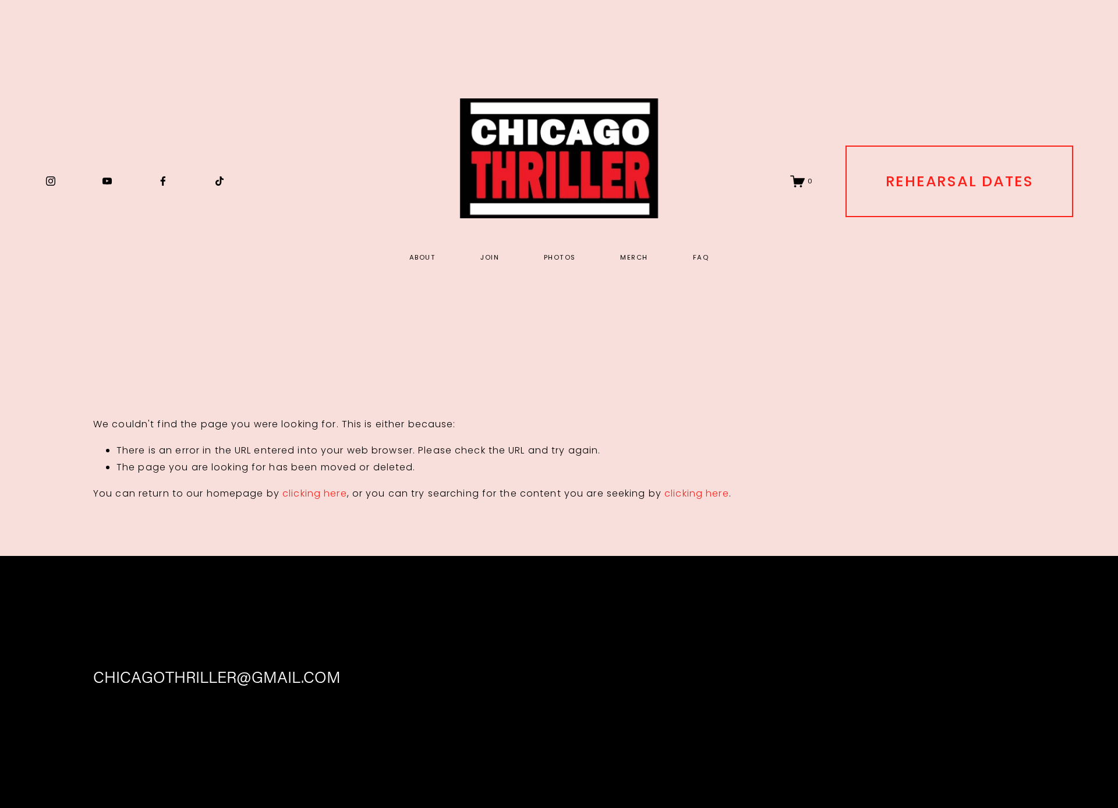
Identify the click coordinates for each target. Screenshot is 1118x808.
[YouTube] (107, 181)
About (422, 257)
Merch (634, 257)
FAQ (701, 257)
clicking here (314, 493)
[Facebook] (163, 181)
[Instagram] (50, 181)
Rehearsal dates (960, 181)
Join (489, 257)
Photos (560, 257)
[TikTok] (219, 181)
